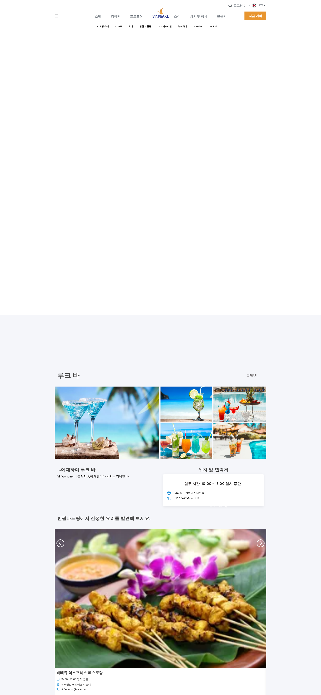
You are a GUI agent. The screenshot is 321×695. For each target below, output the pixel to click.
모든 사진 (67, 451)
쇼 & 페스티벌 (165, 26)
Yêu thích (212, 26)
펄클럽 (221, 16)
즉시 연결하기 (218, 505)
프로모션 (136, 16)
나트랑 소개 (103, 26)
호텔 (98, 16)
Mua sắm (198, 26)
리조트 (118, 26)
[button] (245, 5)
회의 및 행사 (198, 16)
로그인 (238, 5)
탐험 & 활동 (145, 26)
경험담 (115, 16)
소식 (177, 16)
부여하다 (182, 26)
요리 (131, 26)
